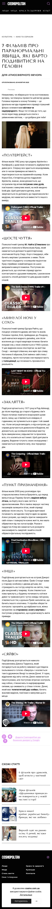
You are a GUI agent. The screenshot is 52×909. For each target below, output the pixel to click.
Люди (5, 11)
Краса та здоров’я (30, 11)
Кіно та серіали (24, 37)
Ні (36, 901)
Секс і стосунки (9, 877)
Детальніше (26, 895)
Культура (7, 37)
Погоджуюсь (21, 901)
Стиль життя (8, 873)
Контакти (30, 873)
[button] (4, 3)
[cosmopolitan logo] (16, 3)
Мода (14, 11)
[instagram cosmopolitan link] (48, 857)
